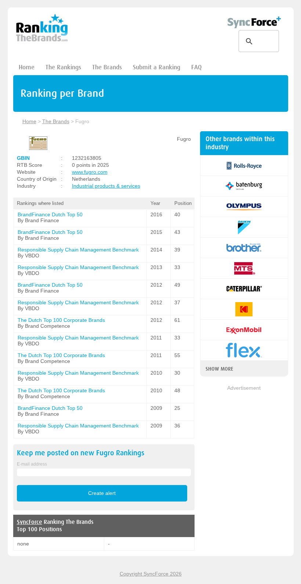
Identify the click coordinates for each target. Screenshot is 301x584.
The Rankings (63, 67)
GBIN (23, 158)
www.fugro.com (90, 172)
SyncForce (29, 522)
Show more (219, 369)
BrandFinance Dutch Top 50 (50, 214)
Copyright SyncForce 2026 (151, 574)
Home (27, 67)
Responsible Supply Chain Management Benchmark (78, 250)
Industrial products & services (106, 186)
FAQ (196, 67)
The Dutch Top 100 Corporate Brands (61, 320)
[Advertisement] (244, 428)
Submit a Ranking (156, 67)
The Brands (107, 67)
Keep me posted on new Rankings (80, 453)
